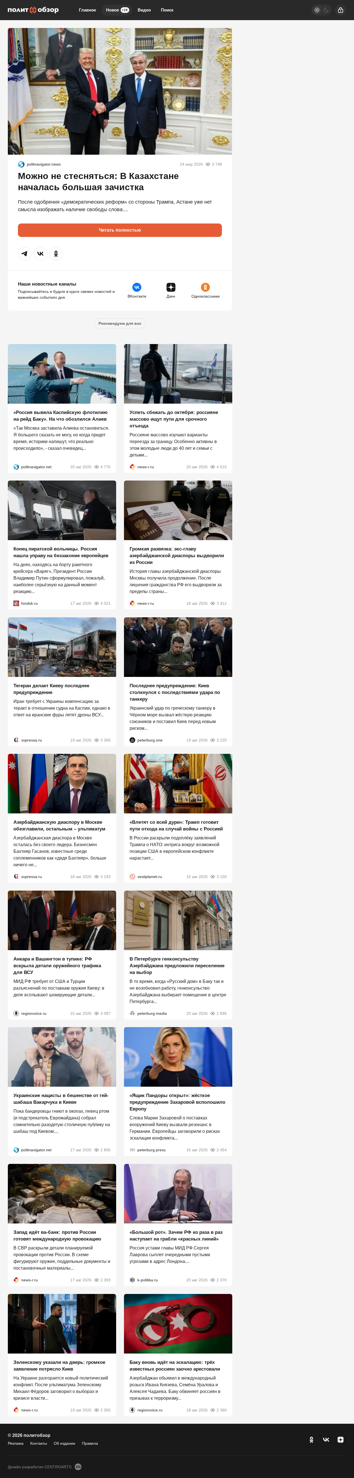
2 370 (221, 1280)
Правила (90, 1443)
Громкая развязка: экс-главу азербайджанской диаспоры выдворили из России (177, 555)
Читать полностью (120, 230)
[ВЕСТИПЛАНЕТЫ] (132, 877)
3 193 (105, 876)
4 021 (105, 603)
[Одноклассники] (311, 1439)
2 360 (221, 1410)
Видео (144, 10)
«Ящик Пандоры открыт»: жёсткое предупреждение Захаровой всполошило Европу (177, 1102)
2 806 (105, 1150)
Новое (117, 10)
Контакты (38, 1443)
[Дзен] (340, 1439)
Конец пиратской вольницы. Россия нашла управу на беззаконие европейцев (60, 552)
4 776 (105, 466)
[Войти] (340, 10)
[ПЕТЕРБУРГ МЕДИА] (132, 1013)
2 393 (105, 1280)
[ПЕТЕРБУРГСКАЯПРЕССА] (132, 1150)
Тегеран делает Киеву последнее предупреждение (51, 689)
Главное (87, 10)
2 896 (221, 1013)
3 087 (105, 1013)
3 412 (221, 603)
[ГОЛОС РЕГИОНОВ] (16, 1013)
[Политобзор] (33, 10)
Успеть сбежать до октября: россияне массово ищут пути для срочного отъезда (174, 418)
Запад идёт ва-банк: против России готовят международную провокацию (57, 1236)
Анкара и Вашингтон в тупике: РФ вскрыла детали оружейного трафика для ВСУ (57, 965)
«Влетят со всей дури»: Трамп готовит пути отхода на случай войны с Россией (176, 826)
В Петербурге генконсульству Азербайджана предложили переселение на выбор (177, 965)
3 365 (105, 740)
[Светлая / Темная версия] (321, 10)
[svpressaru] (16, 740)
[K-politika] (132, 1280)
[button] (24, 253)
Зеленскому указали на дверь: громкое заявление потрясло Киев (59, 1365)
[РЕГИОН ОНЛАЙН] (132, 467)
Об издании (64, 1443)
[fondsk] (16, 603)
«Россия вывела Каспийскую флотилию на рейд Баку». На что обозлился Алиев (60, 415)
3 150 (221, 876)
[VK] (326, 1439)
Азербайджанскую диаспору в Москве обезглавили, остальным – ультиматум (59, 826)
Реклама (16, 1443)
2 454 (221, 1150)
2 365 (105, 1410)
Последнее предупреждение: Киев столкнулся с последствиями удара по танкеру (175, 692)
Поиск (167, 10)
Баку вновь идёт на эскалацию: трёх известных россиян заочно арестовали (175, 1365)
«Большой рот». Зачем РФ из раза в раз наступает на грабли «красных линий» (176, 1236)
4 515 (221, 466)
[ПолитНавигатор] (21, 164)
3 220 (221, 740)
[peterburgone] (132, 740)
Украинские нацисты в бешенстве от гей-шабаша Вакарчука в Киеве (61, 1099)
